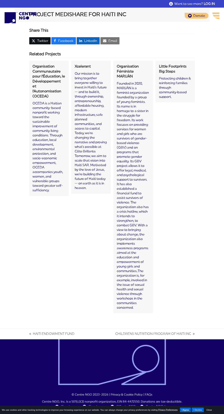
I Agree (185, 410)
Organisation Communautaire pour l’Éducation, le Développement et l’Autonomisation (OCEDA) (48, 81)
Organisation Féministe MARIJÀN (128, 71)
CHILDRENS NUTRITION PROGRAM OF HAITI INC (153, 334)
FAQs (148, 394)
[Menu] (215, 15)
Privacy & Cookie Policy (127, 394)
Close (209, 410)
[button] (40, 40)
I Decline (198, 410)
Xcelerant (83, 66)
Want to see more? (194, 3)
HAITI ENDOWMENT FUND (51, 334)
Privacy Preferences (168, 410)
